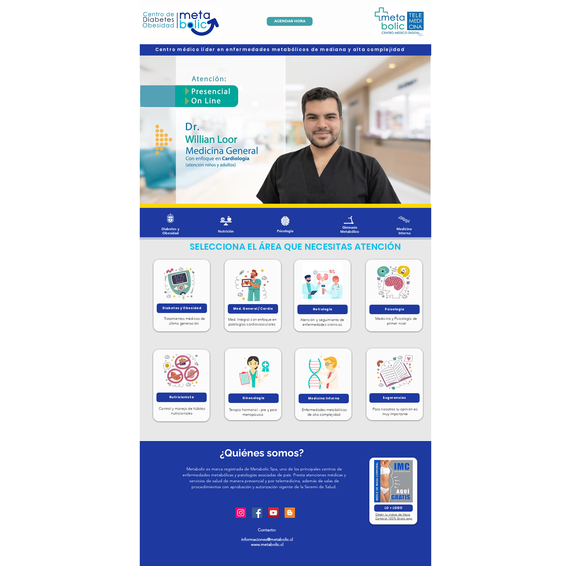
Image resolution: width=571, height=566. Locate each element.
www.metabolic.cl (267, 544)
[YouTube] (273, 512)
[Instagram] (241, 512)
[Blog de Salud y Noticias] (290, 512)
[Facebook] (257, 512)
